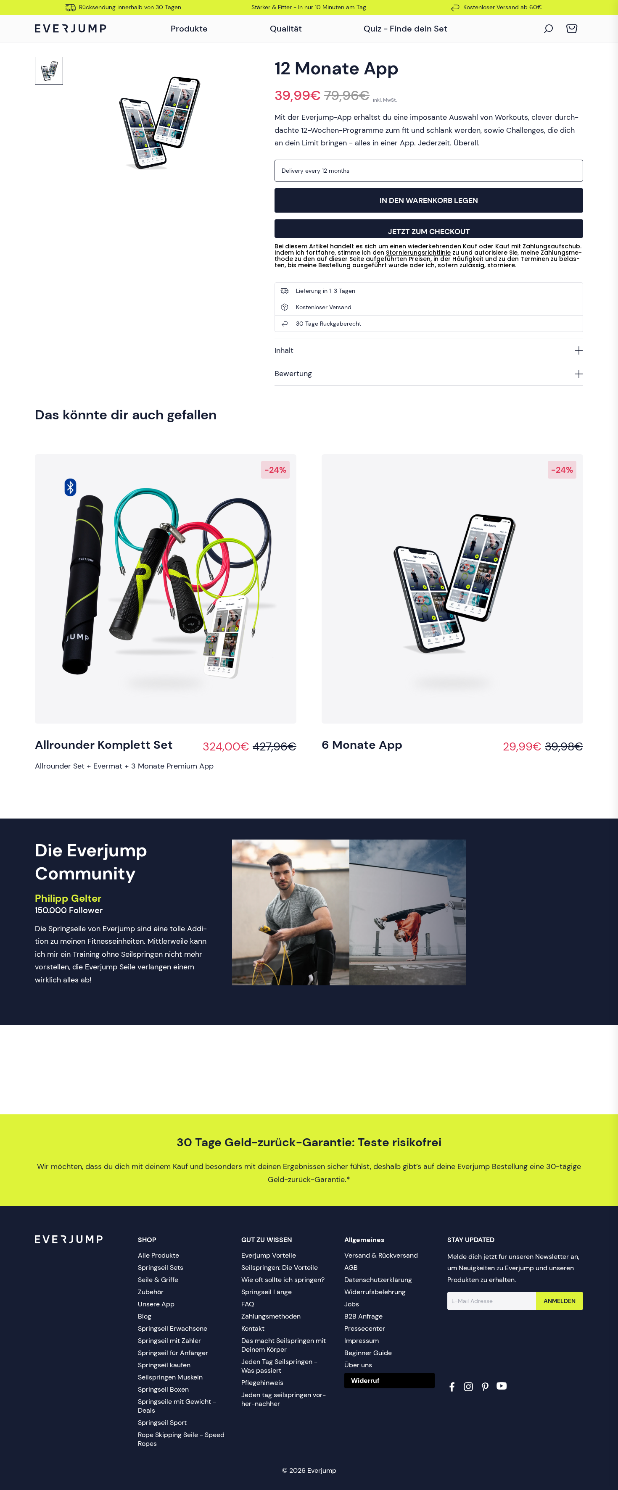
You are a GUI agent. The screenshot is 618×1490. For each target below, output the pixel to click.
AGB (351, 1267)
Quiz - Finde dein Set (405, 28)
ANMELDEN (560, 1301)
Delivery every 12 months (315, 170)
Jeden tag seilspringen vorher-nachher (283, 1399)
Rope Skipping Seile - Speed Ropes (181, 1439)
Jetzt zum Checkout (429, 231)
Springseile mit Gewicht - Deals (177, 1406)
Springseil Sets (160, 1267)
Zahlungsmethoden (271, 1316)
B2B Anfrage (363, 1316)
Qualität (286, 28)
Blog (144, 1316)
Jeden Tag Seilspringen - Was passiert (279, 1366)
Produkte (189, 28)
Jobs (351, 1304)
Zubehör (151, 1291)
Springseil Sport (162, 1422)
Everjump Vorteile (268, 1255)
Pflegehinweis (262, 1382)
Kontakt (252, 1328)
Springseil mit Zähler (169, 1340)
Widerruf (365, 1380)
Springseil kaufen (164, 1365)
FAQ (247, 1304)
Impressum (361, 1340)
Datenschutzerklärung (378, 1279)
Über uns (358, 1365)
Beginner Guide (368, 1352)
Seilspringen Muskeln (170, 1377)
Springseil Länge (266, 1291)
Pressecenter (364, 1328)
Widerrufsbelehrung (375, 1291)
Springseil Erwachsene (172, 1328)
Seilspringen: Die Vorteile (279, 1267)
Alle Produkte (158, 1255)
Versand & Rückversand (381, 1255)
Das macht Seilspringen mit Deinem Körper (283, 1345)
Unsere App (156, 1304)
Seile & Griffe (158, 1279)
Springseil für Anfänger (173, 1352)
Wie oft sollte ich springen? (283, 1279)
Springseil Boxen (163, 1389)
